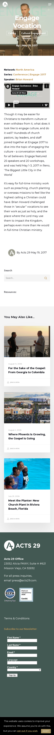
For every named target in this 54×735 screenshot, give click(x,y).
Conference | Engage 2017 (29, 74)
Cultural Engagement (33, 33)
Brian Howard (24, 79)
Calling (12, 33)
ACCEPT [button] (46, 731)
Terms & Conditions (17, 618)
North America (25, 69)
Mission (27, 38)
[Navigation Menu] (49, 4)
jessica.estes (14, 382)
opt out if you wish (27, 730)
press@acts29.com (24, 580)
